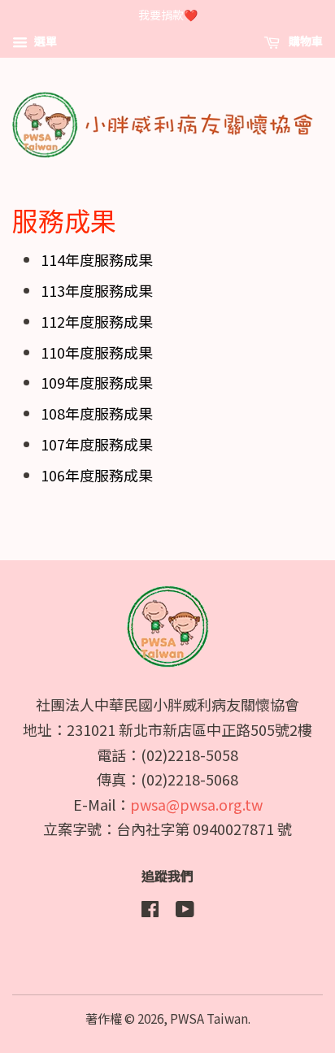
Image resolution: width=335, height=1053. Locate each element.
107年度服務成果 (97, 444)
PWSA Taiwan (209, 1018)
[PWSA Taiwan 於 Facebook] (150, 911)
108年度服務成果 (97, 413)
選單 (44, 41)
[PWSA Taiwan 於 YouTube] (185, 911)
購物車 (304, 41)
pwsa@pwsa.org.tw (196, 804)
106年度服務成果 (97, 474)
